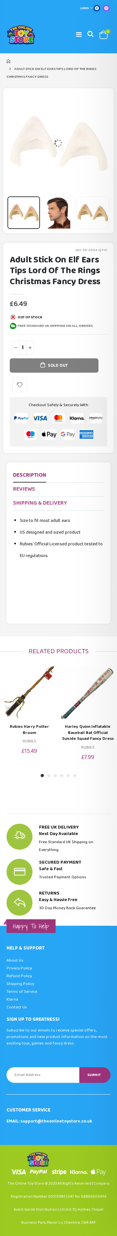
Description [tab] (29, 475)
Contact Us (16, 1007)
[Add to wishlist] (19, 385)
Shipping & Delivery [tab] (40, 503)
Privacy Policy (19, 968)
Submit (94, 1075)
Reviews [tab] (24, 489)
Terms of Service (21, 991)
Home (8, 61)
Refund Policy (19, 976)
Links (84, 8)
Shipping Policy (20, 983)
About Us (14, 960)
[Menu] (79, 35)
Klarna (12, 999)
